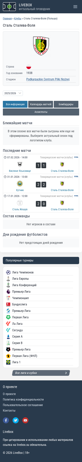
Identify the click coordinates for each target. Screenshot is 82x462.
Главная (7, 18)
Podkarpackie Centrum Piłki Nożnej (48, 79)
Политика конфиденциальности (23, 399)
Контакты (9, 410)
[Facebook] (6, 420)
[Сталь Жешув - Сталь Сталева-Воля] (41, 202)
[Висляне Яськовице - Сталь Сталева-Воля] (41, 164)
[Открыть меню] (75, 6)
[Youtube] (25, 420)
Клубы (17, 18)
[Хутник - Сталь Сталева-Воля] (41, 183)
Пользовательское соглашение (23, 405)
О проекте (9, 394)
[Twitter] (16, 420)
